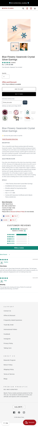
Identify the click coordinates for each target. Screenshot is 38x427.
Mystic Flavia (8, 8)
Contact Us (7, 311)
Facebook (7, 334)
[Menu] (35, 8)
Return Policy (21, 211)
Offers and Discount (9, 82)
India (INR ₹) (18, 407)
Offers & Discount (9, 315)
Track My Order (9, 325)
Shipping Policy (9, 369)
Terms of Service (9, 374)
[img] (4, 259)
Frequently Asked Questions (13, 320)
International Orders (10, 329)
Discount (13, 211)
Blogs (5, 378)
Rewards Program (9, 360)
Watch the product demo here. (10, 139)
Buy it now (19, 94)
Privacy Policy (8, 343)
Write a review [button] (19, 248)
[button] (6, 62)
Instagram (7, 338)
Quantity (4, 73)
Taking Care (7, 348)
